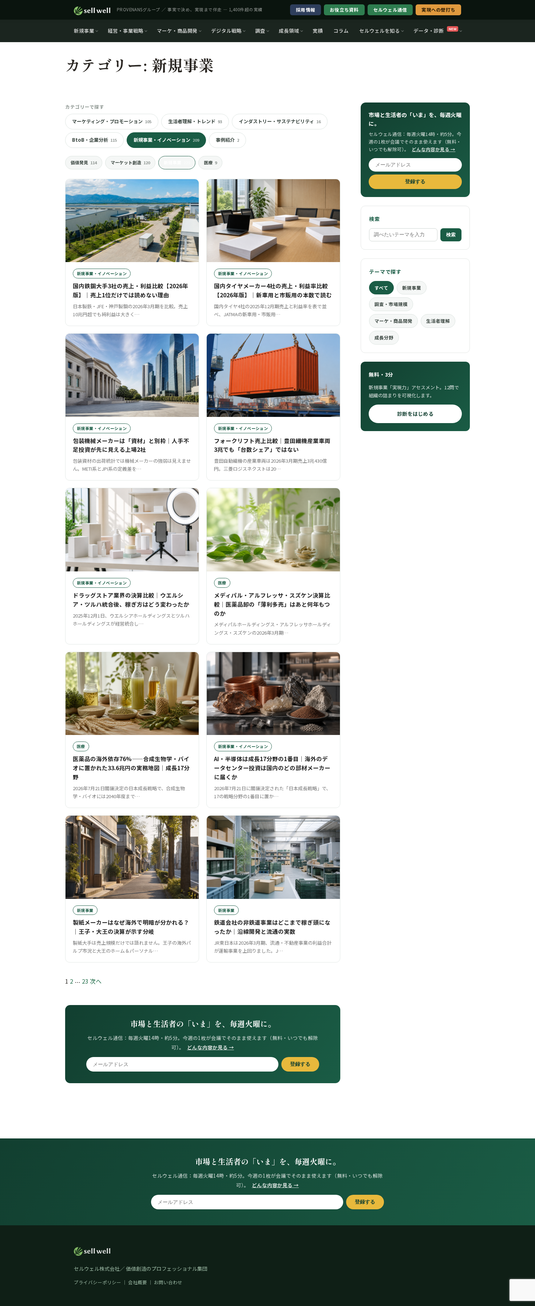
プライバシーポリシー (97, 1282)
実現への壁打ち (438, 9)
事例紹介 (227, 139)
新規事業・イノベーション (166, 139)
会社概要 (137, 1282)
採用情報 (305, 9)
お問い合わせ (168, 1282)
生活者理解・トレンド (195, 121)
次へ (96, 981)
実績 (318, 30)
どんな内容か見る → (210, 1047)
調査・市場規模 (391, 304)
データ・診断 (434, 31)
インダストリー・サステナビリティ (280, 121)
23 (85, 981)
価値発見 (84, 162)
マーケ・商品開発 (177, 30)
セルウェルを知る (379, 30)
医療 (210, 162)
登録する (300, 1064)
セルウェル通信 (390, 9)
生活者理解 (438, 320)
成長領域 (289, 30)
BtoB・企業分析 (94, 139)
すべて (381, 287)
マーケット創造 (130, 162)
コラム (341, 30)
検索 (451, 234)
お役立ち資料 (344, 9)
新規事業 (84, 30)
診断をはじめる (415, 413)
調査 (260, 30)
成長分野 (383, 337)
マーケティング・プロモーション (111, 121)
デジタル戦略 (226, 30)
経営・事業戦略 (125, 30)
